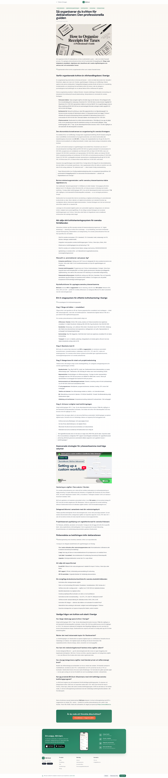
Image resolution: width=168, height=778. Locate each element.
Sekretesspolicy (79, 762)
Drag (60, 760)
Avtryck (78, 760)
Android (50, 763)
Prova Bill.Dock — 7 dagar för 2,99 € (84, 718)
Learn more (72, 775)
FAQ (60, 764)
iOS (44, 763)
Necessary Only (114, 775)
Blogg (60, 768)
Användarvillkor (79, 764)
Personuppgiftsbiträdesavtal (82, 766)
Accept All (122, 775)
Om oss (95, 760)
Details (106, 775)
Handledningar (62, 766)
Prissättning (61, 762)
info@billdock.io (97, 762)
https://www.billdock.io (104, 704)
